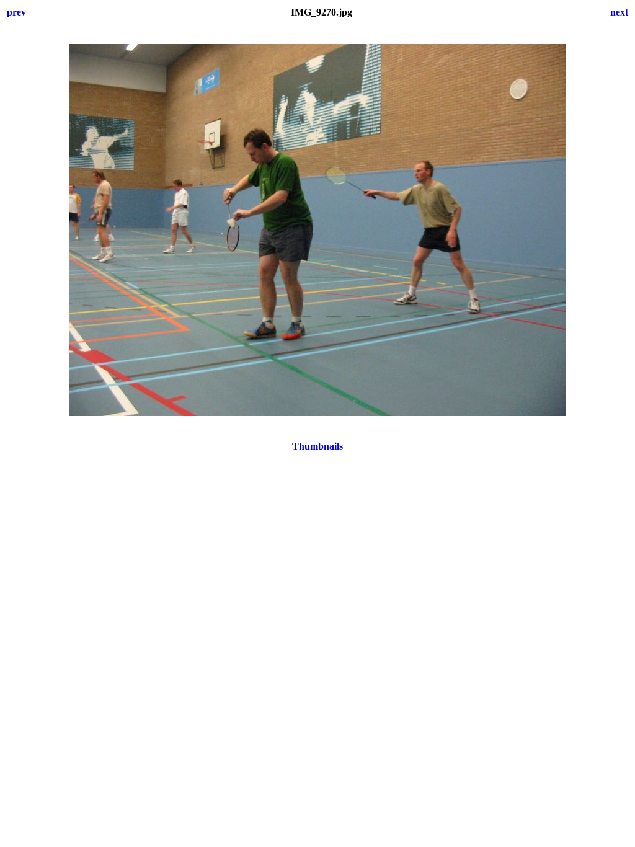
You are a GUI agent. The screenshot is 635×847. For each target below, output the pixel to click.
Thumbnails (317, 446)
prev (16, 12)
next (619, 12)
